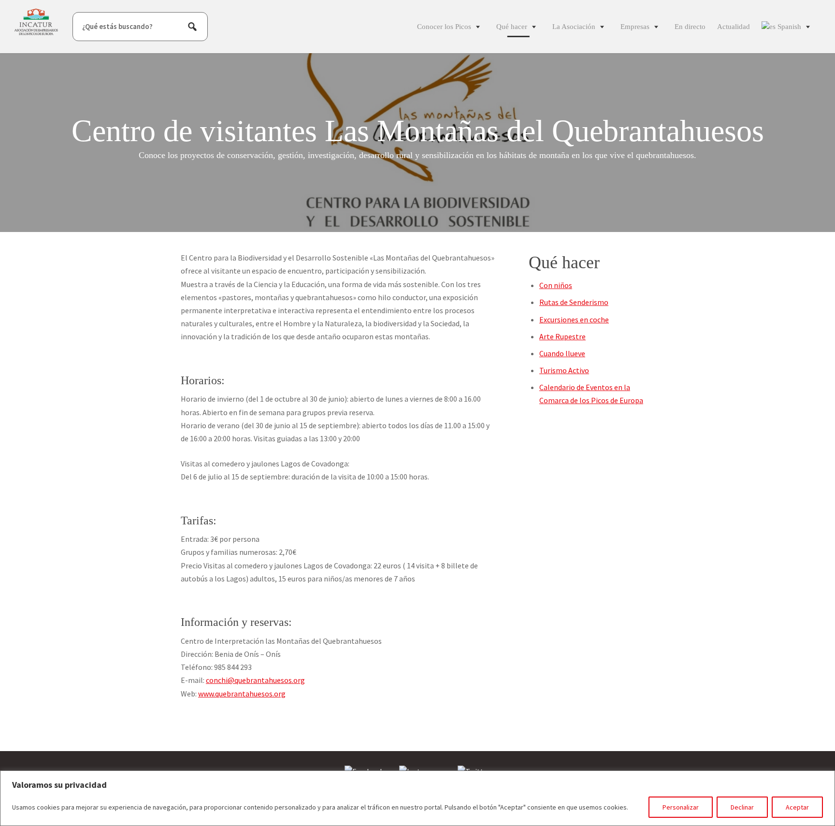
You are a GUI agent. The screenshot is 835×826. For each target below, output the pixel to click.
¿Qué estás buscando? (117, 26)
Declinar (742, 807)
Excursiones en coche (574, 319)
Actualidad (733, 26)
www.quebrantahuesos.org (242, 693)
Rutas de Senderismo (573, 302)
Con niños (555, 285)
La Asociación (573, 26)
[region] (417, 798)
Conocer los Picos (444, 26)
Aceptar (797, 807)
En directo (690, 26)
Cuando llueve (562, 353)
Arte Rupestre (562, 336)
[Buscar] (192, 26)
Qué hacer (511, 26)
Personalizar (680, 807)
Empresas (634, 26)
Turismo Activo (564, 370)
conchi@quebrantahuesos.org (255, 680)
